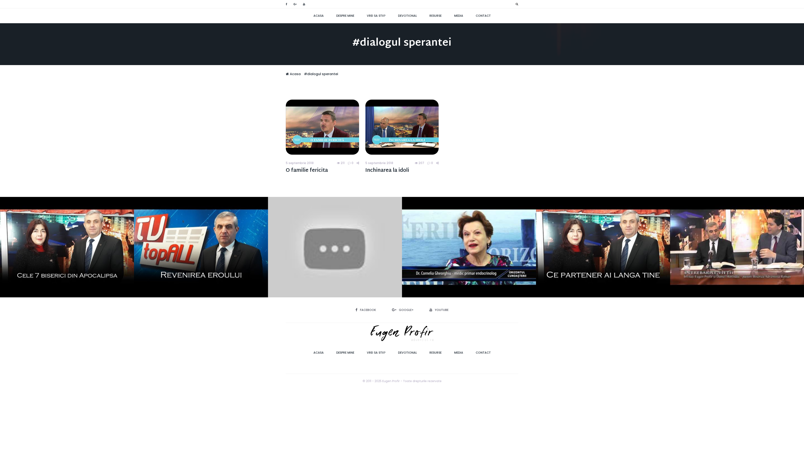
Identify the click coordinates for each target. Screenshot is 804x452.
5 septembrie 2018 (300, 163)
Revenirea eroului (201, 247)
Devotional (407, 16)
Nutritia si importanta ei (469, 247)
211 (342, 163)
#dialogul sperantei (321, 74)
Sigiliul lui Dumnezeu (335, 247)
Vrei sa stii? (376, 16)
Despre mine (345, 16)
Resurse (435, 16)
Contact (483, 16)
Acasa (318, 16)
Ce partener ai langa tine (603, 247)
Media (458, 16)
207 (421, 163)
